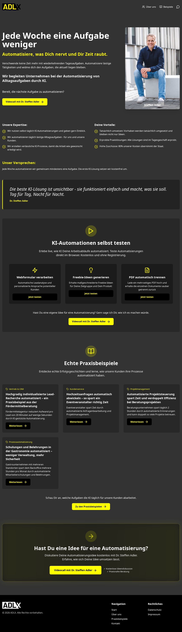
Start (114, 609)
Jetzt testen (34, 297)
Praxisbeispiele (119, 618)
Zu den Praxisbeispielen (88, 506)
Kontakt (115, 623)
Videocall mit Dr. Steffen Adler (22, 101)
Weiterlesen (15, 425)
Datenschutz (155, 609)
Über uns (116, 614)
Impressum (154, 614)
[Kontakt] (178, 7)
